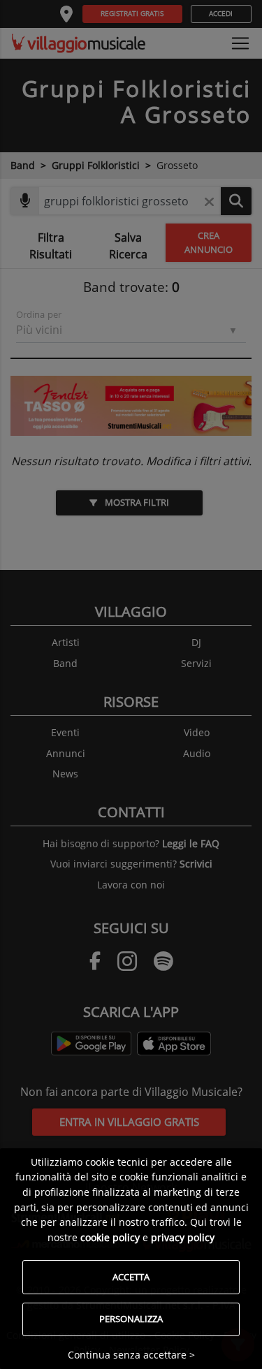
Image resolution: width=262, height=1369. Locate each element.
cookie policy (110, 1237)
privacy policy (182, 1237)
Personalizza (131, 1318)
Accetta (131, 1277)
